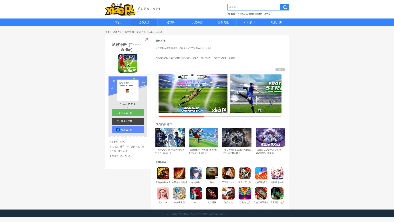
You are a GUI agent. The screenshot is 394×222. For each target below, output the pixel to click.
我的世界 (259, 14)
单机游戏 (129, 32)
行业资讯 (249, 22)
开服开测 (276, 22)
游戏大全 (144, 22)
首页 (118, 22)
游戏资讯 (223, 22)
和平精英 (241, 14)
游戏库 (171, 22)
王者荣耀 (250, 14)
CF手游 (267, 14)
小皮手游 (197, 22)
